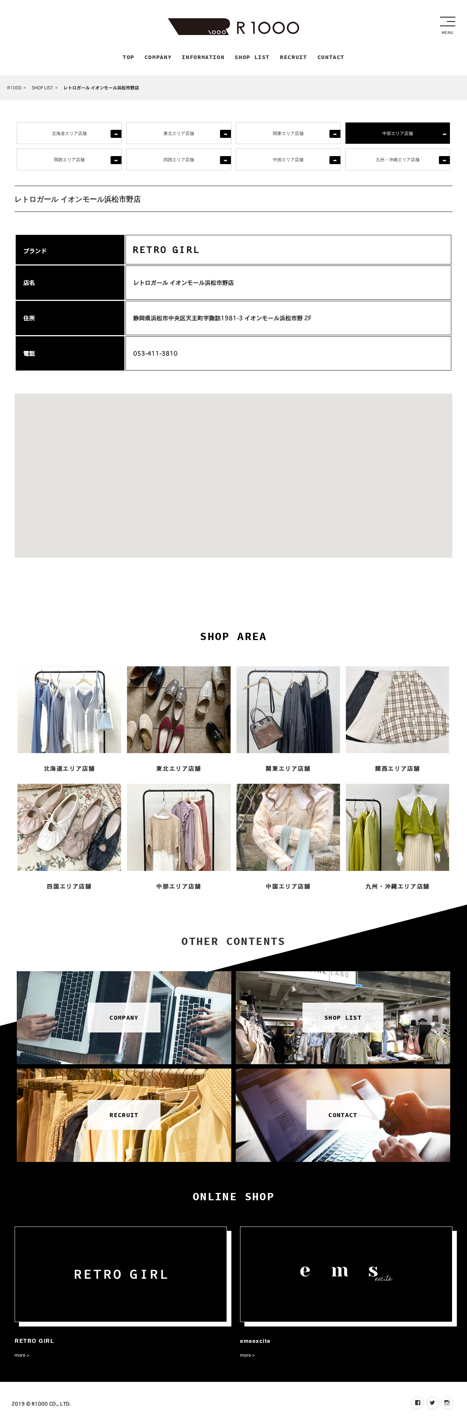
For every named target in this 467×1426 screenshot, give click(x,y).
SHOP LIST (42, 87)
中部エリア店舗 (397, 133)
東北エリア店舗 (178, 133)
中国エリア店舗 (288, 159)
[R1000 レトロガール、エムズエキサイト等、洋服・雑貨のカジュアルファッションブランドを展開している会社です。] (233, 26)
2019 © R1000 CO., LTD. (41, 1404)
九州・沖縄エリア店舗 (398, 159)
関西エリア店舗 (69, 159)
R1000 (14, 87)
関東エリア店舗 (288, 133)
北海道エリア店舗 (69, 133)
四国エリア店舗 (178, 159)
